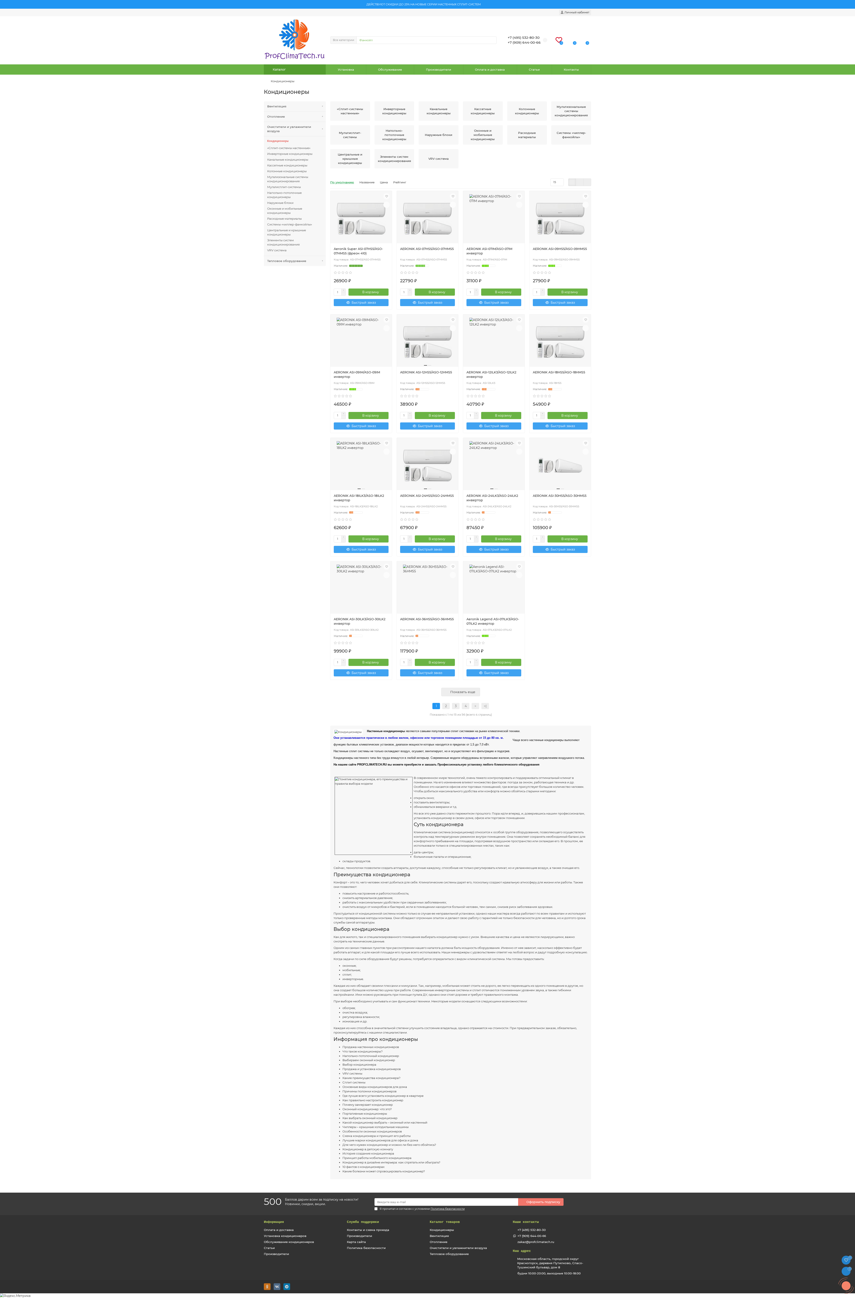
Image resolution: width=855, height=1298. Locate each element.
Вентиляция (276, 106)
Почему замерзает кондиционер (367, 1104)
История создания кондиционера (368, 1153)
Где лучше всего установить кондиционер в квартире (382, 1095)
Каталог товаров (445, 1222)
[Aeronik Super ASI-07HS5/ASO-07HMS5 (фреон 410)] (361, 218)
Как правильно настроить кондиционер (372, 1100)
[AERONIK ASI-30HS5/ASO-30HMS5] (560, 465)
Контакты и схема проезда (368, 1230)
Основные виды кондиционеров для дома (374, 1087)
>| (485, 706)
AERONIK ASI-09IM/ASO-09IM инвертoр (357, 374)
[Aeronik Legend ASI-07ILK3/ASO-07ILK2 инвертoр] (493, 589)
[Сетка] (572, 182)
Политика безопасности (366, 1248)
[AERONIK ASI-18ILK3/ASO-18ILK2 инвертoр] (361, 465)
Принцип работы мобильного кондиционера (376, 1158)
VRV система (277, 250)
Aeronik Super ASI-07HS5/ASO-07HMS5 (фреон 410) (358, 251)
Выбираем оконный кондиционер (368, 1060)
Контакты (571, 69)
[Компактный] (587, 182)
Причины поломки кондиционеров (369, 1091)
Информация (274, 1222)
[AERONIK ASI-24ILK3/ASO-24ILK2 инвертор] (493, 465)
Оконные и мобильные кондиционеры (284, 211)
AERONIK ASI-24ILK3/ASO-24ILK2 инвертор (492, 498)
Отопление (276, 116)
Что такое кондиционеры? (362, 1051)
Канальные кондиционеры (287, 159)
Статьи (534, 69)
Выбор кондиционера (359, 1064)
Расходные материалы (284, 218)
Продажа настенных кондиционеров (370, 1047)
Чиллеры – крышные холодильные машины (375, 1127)
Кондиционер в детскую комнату (367, 1149)
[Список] (580, 182)
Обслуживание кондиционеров (289, 1242)
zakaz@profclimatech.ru (535, 1242)
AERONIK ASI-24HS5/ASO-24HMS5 (427, 496)
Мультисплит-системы (284, 187)
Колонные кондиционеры (287, 171)
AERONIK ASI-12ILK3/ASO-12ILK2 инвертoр (491, 374)
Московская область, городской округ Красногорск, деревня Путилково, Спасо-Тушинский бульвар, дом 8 (550, 1263)
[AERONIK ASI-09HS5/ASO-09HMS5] (560, 218)
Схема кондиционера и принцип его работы (376, 1136)
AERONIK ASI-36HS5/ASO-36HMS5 (427, 619)
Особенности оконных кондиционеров (372, 1131)
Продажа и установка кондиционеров (371, 1069)
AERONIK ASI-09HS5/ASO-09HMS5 (560, 249)
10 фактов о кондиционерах (363, 1167)
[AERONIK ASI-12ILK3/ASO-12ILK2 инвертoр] (493, 342)
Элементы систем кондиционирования (283, 242)
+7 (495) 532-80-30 (531, 1230)
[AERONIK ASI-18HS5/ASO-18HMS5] (560, 342)
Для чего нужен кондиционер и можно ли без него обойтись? (389, 1144)
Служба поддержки (363, 1222)
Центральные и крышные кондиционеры (286, 232)
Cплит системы (353, 1082)
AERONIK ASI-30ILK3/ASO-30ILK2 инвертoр (359, 621)
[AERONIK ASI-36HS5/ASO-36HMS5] (427, 589)
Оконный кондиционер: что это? (367, 1109)
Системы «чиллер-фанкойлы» (289, 224)
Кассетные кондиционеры (287, 165)
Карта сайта (356, 1242)
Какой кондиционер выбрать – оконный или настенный (384, 1122)
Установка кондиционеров (285, 1236)
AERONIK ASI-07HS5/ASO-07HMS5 (427, 249)
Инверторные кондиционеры (289, 154)
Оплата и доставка (490, 69)
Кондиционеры (278, 141)
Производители (438, 69)
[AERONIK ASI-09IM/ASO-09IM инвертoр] (361, 342)
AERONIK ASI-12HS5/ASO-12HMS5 (426, 372)
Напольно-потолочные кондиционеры (284, 195)
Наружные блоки (280, 203)
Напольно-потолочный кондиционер (370, 1056)
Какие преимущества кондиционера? (371, 1078)
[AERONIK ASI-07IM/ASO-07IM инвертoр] (493, 218)
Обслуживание (390, 69)
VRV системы (352, 1073)
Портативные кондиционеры (364, 1113)
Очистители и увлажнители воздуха (289, 129)
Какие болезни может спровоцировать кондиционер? (383, 1171)
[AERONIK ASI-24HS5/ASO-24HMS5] (427, 465)
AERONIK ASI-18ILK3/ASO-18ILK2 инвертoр (359, 498)
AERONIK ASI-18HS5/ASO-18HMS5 (559, 372)
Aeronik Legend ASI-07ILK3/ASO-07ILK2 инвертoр (492, 621)
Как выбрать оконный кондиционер (369, 1118)
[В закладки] (386, 196)
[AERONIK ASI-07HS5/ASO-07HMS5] (427, 218)
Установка (346, 69)
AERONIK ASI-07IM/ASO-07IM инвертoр (489, 251)
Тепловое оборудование (286, 261)
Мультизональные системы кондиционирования (287, 179)
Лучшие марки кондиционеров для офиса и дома (380, 1140)
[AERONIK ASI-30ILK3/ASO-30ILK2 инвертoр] (361, 589)
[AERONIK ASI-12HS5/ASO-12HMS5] (427, 342)
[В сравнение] (386, 205)
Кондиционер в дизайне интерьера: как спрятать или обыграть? (391, 1162)
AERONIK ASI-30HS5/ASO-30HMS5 (559, 496)
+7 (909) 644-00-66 (531, 1236)
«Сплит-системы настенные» (288, 148)
